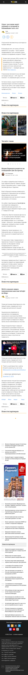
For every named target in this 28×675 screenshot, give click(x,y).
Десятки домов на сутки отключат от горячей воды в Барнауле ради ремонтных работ (15, 512)
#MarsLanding (7, 370)
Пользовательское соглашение (12, 667)
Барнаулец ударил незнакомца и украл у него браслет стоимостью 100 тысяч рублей (15, 550)
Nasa (9, 399)
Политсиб (7, 175)
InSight (4, 399)
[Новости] (13, 97)
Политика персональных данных (12, 666)
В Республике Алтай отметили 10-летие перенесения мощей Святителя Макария (14, 591)
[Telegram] (3, 37)
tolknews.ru (8, 640)
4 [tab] (15, 164)
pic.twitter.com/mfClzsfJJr (18, 370)
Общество (7, 33)
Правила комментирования (11, 668)
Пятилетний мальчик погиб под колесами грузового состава (14, 517)
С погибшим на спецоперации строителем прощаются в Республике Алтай (15, 585)
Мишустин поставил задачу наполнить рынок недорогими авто (15, 556)
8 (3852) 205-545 (7, 656)
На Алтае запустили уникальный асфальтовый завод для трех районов (15, 561)
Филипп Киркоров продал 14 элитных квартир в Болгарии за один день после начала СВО (15, 445)
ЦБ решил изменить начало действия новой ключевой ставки (15, 532)
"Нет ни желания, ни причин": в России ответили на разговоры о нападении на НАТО (14, 572)
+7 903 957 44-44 (7, 652)
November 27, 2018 (8, 376)
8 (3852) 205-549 (7, 658)
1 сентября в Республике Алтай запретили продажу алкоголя (14, 566)
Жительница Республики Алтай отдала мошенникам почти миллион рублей (15, 538)
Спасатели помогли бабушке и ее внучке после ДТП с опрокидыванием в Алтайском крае (15, 452)
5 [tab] (17, 164)
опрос (14, 93)
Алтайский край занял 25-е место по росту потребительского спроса (15, 604)
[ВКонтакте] (7, 37)
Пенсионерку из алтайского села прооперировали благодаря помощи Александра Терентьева (15, 598)
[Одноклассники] (11, 37)
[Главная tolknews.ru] (14, 2)
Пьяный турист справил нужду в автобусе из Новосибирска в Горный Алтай (15, 458)
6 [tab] (20, 164)
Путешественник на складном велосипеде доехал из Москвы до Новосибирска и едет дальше (14, 610)
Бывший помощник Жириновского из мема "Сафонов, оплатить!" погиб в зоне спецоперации (14, 154)
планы (20, 93)
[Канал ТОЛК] (22, 97)
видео (15, 399)
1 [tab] (8, 164)
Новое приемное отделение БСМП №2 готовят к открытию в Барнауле (15, 522)
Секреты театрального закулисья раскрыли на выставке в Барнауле (14, 527)
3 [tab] (13, 164)
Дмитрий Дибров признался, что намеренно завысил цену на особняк (15, 615)
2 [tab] (10, 164)
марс (22, 399)
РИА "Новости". (11, 69)
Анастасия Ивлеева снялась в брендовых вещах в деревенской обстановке (14, 578)
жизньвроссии (6, 93)
